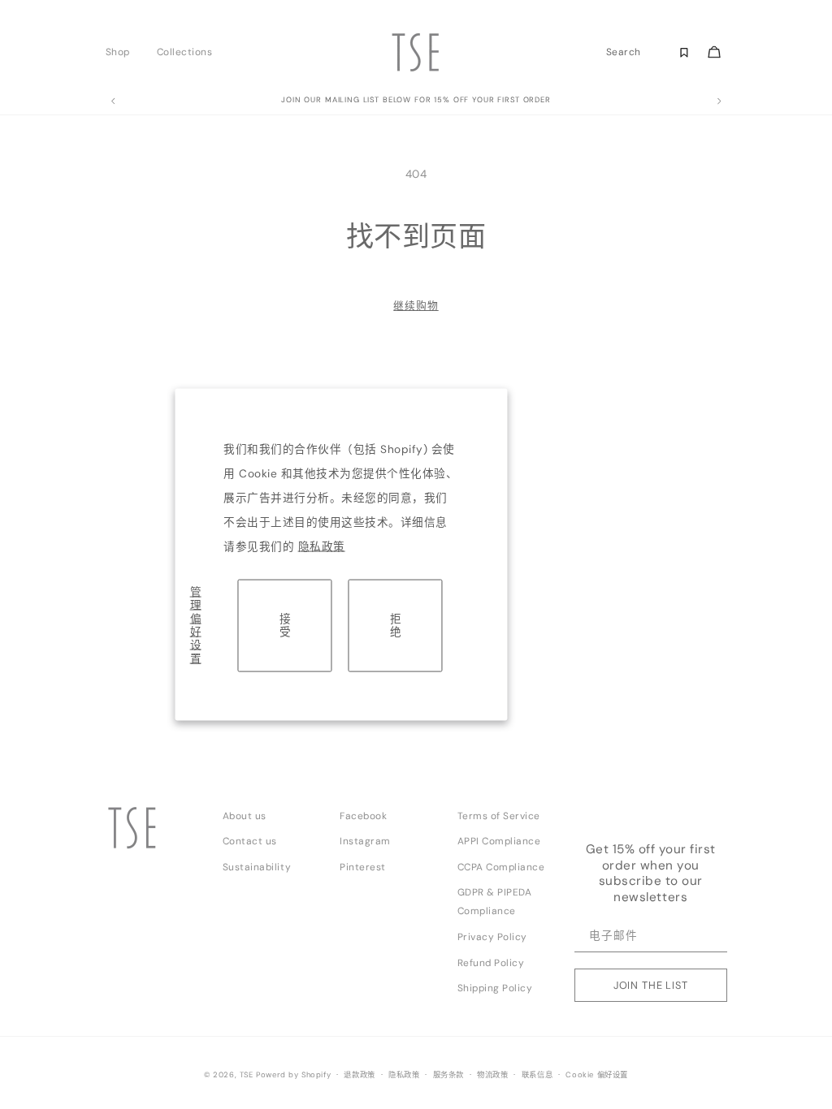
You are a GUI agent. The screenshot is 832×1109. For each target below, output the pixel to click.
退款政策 (359, 1075)
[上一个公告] (113, 101)
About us (244, 815)
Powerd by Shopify (293, 1075)
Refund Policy (491, 962)
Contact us (250, 841)
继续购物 (415, 306)
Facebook (363, 815)
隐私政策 (321, 547)
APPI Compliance (499, 841)
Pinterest (363, 867)
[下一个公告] (719, 101)
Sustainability (257, 867)
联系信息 (537, 1075)
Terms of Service (498, 815)
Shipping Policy (495, 988)
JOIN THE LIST (650, 985)
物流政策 (492, 1075)
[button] (122, 52)
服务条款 (448, 1075)
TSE (247, 1075)
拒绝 (395, 624)
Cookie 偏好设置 (597, 1075)
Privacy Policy (492, 936)
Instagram (365, 841)
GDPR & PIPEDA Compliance (494, 901)
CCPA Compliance (501, 867)
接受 (285, 624)
